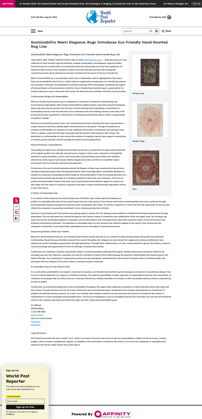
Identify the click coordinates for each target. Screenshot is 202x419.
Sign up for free (25, 407)
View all (196, 3)
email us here (37, 315)
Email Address (13, 396)
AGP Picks (7, 4)
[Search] (151, 31)
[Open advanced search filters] (156, 31)
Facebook (35, 321)
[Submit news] (16, 201)
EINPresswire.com (93, 60)
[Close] (46, 368)
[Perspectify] (16, 207)
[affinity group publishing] (16, 212)
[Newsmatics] (16, 218)
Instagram (35, 325)
